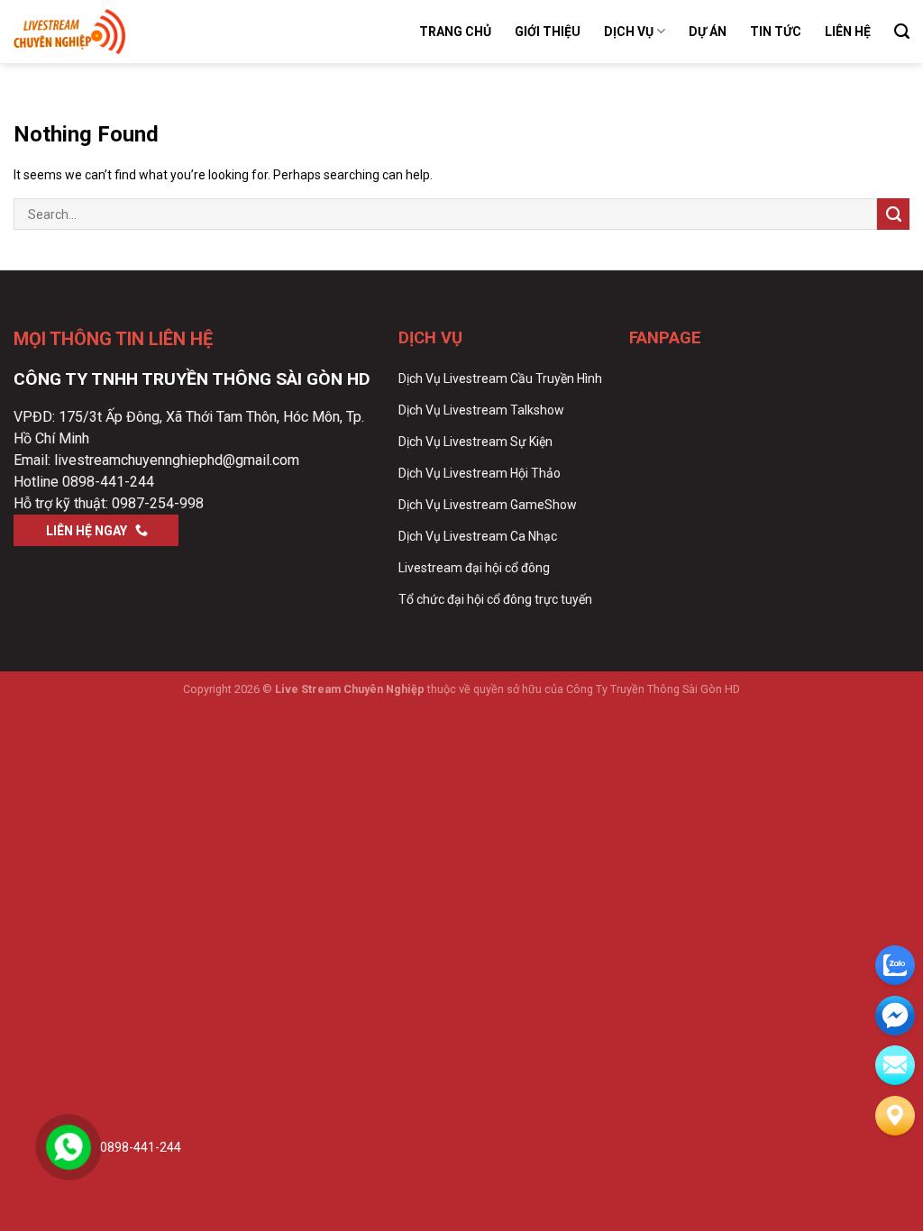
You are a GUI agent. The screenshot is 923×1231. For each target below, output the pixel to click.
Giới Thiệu (547, 31)
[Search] (901, 32)
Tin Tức (775, 31)
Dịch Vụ (628, 31)
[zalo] (895, 965)
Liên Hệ (848, 31)
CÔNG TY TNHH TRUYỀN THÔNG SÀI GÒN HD (192, 379)
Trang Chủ (455, 31)
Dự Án (708, 31)
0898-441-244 (108, 481)
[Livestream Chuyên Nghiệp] (104, 31)
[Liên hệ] (895, 1115)
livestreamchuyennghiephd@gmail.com (176, 460)
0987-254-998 (158, 503)
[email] (895, 1015)
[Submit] (893, 214)
